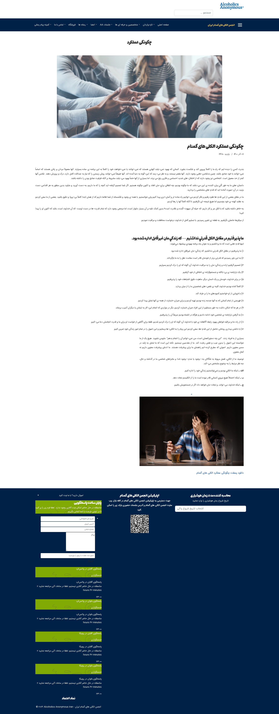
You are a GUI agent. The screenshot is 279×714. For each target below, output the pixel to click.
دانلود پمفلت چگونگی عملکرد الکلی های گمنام (220, 473)
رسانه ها (82, 25)
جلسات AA (105, 25)
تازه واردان (148, 25)
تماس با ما (58, 25)
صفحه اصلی (163, 25)
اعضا (93, 25)
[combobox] (193, 13)
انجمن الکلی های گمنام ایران (221, 25)
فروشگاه (72, 25)
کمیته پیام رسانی (41, 25)
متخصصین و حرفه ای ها (126, 25)
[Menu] (240, 24)
